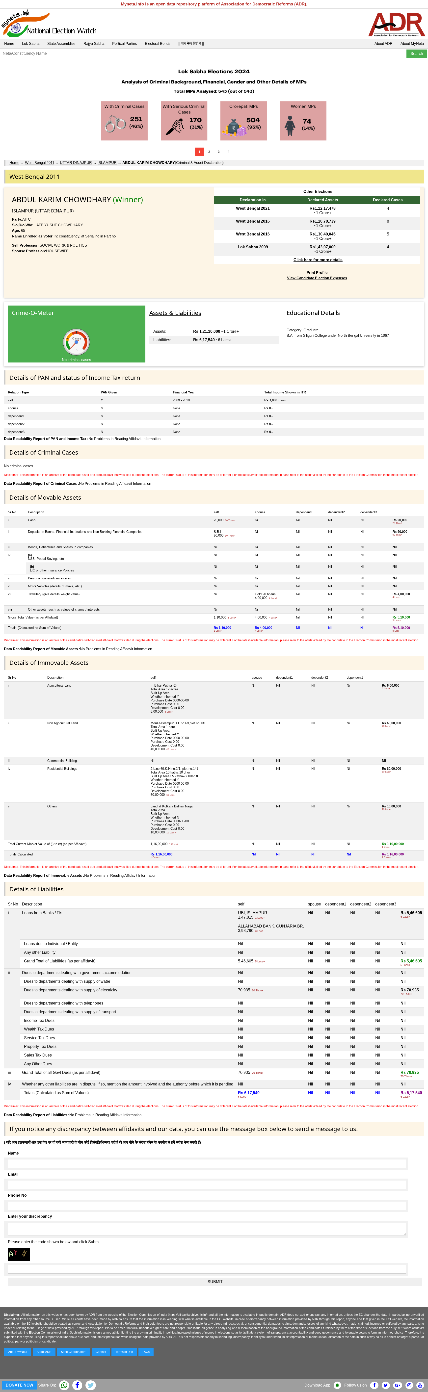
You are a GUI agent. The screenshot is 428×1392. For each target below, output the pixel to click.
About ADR (383, 43)
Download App (317, 1385)
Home (9, 43)
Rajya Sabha (93, 43)
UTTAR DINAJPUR (76, 162)
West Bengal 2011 (39, 162)
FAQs (146, 1352)
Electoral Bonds (157, 43)
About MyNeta (412, 43)
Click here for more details (318, 260)
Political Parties (124, 43)
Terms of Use (124, 1352)
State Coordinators (73, 1352)
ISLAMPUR (107, 162)
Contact (101, 1352)
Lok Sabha (30, 43)
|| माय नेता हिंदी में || (191, 43)
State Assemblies (61, 43)
